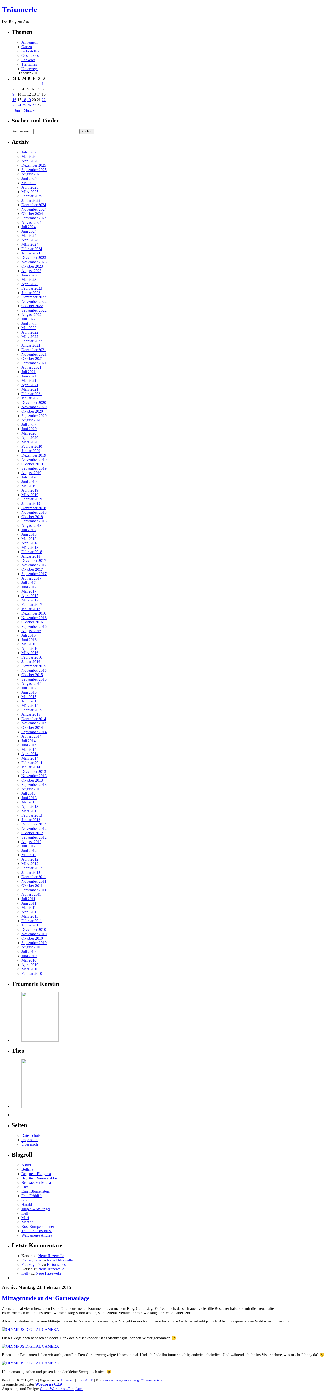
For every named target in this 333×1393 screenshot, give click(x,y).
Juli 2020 (28, 424)
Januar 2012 (30, 872)
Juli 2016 (28, 635)
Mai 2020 (28, 433)
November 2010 (34, 934)
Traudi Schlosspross (36, 1231)
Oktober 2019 (32, 464)
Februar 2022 (31, 341)
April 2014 (29, 754)
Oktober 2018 (32, 517)
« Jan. (16, 110)
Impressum (29, 1140)
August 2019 (31, 473)
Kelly (25, 1213)
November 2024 (34, 209)
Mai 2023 (28, 279)
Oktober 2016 (32, 622)
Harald (26, 1204)
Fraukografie (31, 1260)
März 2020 (29, 442)
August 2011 (31, 894)
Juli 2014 (28, 741)
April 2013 (29, 806)
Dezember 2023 (33, 257)
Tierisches (29, 64)
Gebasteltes (30, 51)
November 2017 (34, 565)
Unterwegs (29, 69)
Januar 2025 (30, 200)
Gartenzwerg (130, 1380)
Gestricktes (30, 55)
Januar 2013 (30, 820)
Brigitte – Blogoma (36, 1174)
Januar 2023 (30, 293)
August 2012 (31, 842)
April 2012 (29, 859)
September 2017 (34, 574)
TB (91, 1380)
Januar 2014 (30, 767)
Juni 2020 (29, 429)
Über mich (29, 1144)
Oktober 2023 (32, 266)
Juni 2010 (29, 956)
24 (19, 105)
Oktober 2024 (32, 214)
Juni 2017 (29, 587)
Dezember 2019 (33, 455)
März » (29, 110)
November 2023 (34, 262)
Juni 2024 (29, 231)
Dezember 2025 (33, 165)
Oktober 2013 (32, 780)
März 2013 (29, 811)
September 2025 (34, 170)
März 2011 (29, 916)
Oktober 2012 (32, 833)
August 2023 (31, 271)
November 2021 (34, 354)
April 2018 (29, 543)
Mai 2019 (28, 486)
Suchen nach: (22, 131)
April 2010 (29, 965)
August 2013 (31, 789)
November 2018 (34, 512)
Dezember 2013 (33, 771)
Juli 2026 (28, 152)
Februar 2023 (31, 288)
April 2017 (29, 596)
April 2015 (29, 701)
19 (29, 100)
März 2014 (29, 758)
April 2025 (29, 187)
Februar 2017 (31, 604)
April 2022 (29, 332)
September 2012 (34, 837)
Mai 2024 (28, 236)
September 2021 (34, 363)
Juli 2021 (28, 372)
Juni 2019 (29, 481)
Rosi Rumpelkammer (37, 1226)
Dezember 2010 (33, 929)
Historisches (56, 1264)
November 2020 (34, 407)
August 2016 (31, 631)
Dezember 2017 (33, 561)
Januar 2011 (30, 925)
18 (24, 100)
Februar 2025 (31, 196)
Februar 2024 (31, 249)
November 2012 (34, 828)
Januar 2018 (30, 556)
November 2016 (34, 618)
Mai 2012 (28, 855)
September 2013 (34, 785)
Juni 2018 (29, 534)
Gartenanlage (112, 1380)
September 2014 (34, 732)
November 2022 (34, 301)
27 (34, 105)
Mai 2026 (28, 156)
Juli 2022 (28, 319)
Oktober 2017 (32, 569)
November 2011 (33, 881)
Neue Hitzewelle (51, 1256)
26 (29, 105)
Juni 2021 (29, 376)
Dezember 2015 (33, 666)
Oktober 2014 (32, 727)
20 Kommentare (151, 1380)
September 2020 (34, 416)
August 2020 (31, 420)
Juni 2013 (29, 798)
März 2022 (29, 337)
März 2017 (29, 600)
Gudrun (27, 1200)
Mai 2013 (28, 802)
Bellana (27, 1169)
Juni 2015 (29, 692)
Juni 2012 (29, 850)
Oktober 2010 (32, 938)
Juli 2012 (28, 846)
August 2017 (31, 578)
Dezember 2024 (33, 205)
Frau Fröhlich (31, 1196)
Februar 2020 (31, 446)
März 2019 (29, 495)
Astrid (26, 1165)
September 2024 (34, 218)
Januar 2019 (30, 503)
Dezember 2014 (33, 719)
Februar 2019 (31, 499)
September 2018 (34, 521)
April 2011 (29, 912)
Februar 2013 (31, 815)
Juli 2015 (28, 688)
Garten (26, 47)
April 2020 (29, 438)
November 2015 (34, 670)
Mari (25, 1218)
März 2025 (29, 192)
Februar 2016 (31, 657)
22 (44, 100)
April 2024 (29, 240)
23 (14, 105)
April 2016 (29, 648)
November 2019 (34, 460)
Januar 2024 (30, 253)
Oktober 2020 (32, 411)
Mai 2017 (28, 591)
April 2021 (29, 385)
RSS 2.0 (82, 1380)
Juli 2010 (28, 951)
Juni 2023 (29, 275)
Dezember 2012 (33, 824)
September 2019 (34, 468)
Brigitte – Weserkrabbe (39, 1178)
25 (24, 105)
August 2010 (31, 947)
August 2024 (31, 222)
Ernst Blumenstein (35, 1191)
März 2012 (29, 864)
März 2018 (29, 547)
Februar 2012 (31, 868)
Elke (25, 1187)
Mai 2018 (28, 539)
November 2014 (34, 723)
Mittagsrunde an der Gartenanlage (45, 1298)
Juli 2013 (28, 793)
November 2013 (34, 776)
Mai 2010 (28, 960)
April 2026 (29, 161)
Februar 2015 (31, 710)
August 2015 (31, 683)
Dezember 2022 (33, 297)
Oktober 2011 (32, 886)
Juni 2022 (29, 323)
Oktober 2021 (32, 358)
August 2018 (31, 525)
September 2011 (33, 890)
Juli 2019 (28, 477)
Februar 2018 (31, 552)
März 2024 (29, 244)
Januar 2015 (30, 714)
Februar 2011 (31, 921)
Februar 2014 (31, 763)
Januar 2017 (30, 609)
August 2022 (31, 315)
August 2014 (31, 736)
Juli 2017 (28, 582)
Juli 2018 (28, 530)
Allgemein (29, 42)
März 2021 (29, 389)
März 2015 (29, 705)
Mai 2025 (28, 183)
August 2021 (31, 367)
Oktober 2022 (32, 306)
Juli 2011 (28, 899)
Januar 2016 (30, 662)
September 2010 (34, 943)
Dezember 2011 (33, 877)
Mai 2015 (28, 697)
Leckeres (28, 60)
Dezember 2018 (33, 508)
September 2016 (34, 626)
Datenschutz (30, 1135)
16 (14, 100)
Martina (27, 1222)
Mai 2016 (28, 644)
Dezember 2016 (33, 613)
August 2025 (31, 174)
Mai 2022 (28, 328)
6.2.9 (48, 1384)
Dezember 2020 (33, 402)
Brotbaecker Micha (36, 1182)
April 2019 (29, 490)
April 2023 (29, 284)
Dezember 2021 (33, 350)
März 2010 (29, 969)
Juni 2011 (28, 903)
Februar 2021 (31, 394)
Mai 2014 (28, 749)
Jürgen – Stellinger (35, 1209)
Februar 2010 (31, 973)
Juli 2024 (28, 227)
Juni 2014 (29, 745)
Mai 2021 (28, 380)
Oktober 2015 (32, 675)
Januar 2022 (30, 345)
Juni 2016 (29, 640)
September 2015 (34, 679)
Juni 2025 (29, 178)
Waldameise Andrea (36, 1235)
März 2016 (29, 653)
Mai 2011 (28, 907)
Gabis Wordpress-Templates (61, 1389)
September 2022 (34, 310)
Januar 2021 (30, 398)
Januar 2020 (30, 451)
